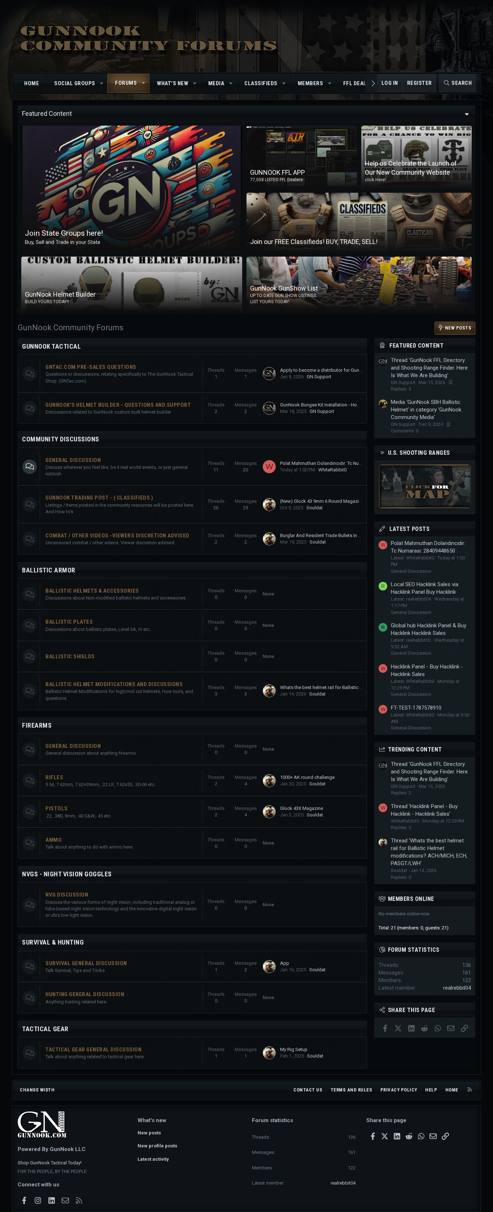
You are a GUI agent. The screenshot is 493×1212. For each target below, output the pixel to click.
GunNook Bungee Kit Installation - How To (323, 404)
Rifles (54, 777)
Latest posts (409, 529)
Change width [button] (37, 1090)
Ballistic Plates (69, 622)
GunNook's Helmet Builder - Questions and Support (118, 405)
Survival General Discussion (86, 963)
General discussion (73, 746)
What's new (172, 83)
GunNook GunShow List (284, 288)
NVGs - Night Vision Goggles (67, 874)
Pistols (56, 808)
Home (31, 83)
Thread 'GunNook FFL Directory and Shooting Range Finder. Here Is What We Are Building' (429, 368)
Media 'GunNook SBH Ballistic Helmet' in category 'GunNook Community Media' (426, 409)
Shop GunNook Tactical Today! (50, 1162)
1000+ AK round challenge (307, 777)
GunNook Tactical (51, 346)
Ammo (53, 840)
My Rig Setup (293, 1049)
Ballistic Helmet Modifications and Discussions (114, 684)
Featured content (416, 345)
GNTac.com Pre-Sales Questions (90, 367)
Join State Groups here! (64, 233)
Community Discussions (60, 439)
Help (431, 1090)
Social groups (74, 83)
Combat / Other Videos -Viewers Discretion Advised (117, 535)
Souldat (314, 507)
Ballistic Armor (48, 570)
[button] (101, 83)
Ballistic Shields (70, 656)
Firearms (37, 725)
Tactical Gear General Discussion (93, 1049)
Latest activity (153, 1159)
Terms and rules (351, 1090)
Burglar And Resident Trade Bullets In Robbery (328, 535)
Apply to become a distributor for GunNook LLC (330, 370)
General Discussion (73, 460)
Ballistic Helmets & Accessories (92, 591)
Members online (411, 898)
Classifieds (261, 83)
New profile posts (157, 1145)
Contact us (307, 1090)
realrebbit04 (457, 988)
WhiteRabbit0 (332, 469)
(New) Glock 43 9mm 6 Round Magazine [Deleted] (331, 501)
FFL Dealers (360, 83)
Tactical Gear (45, 1029)
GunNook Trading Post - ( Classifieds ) (99, 497)
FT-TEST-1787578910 (416, 708)
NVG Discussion (66, 894)
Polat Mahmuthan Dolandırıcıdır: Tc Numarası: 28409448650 (341, 463)
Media (216, 83)
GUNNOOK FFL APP (277, 172)
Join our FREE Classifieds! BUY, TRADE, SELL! (314, 241)
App (284, 963)
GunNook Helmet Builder (60, 294)
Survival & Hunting (53, 942)
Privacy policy (398, 1090)
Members (310, 83)
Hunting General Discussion (84, 994)
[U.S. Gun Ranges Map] (425, 506)
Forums (126, 83)
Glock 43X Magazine (301, 808)
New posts (149, 1132)
